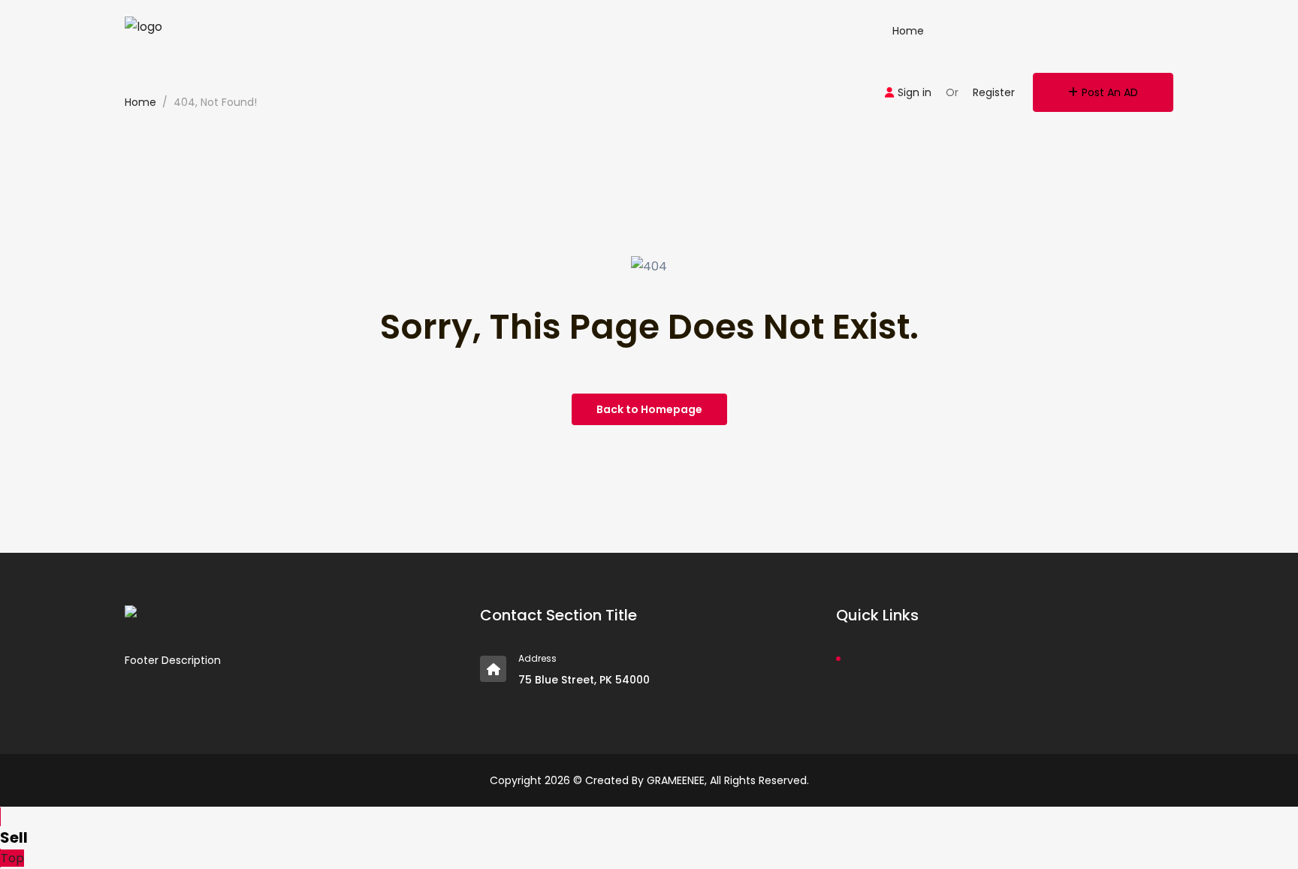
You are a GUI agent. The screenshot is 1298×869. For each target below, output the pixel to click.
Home (908, 30)
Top (12, 858)
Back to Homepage (649, 409)
